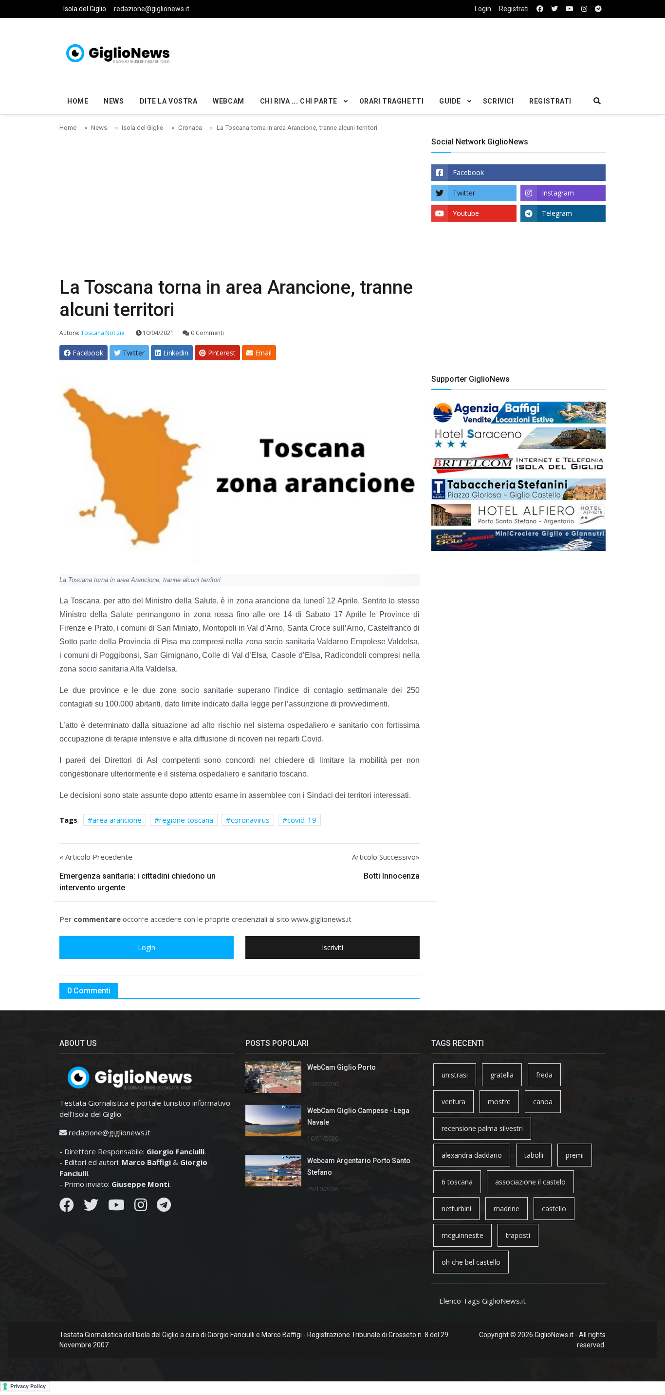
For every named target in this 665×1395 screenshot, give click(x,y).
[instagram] (584, 9)
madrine (506, 1208)
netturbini (456, 1208)
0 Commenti (206, 333)
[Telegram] (164, 1207)
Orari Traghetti (391, 101)
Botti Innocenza (392, 876)
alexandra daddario (472, 1155)
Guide (450, 101)
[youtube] (569, 9)
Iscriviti (332, 947)
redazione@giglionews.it (151, 9)
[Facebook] (66, 1207)
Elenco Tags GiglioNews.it (482, 1301)
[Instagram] (140, 1207)
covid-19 (301, 820)
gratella (502, 1074)
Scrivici (498, 101)
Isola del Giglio (84, 9)
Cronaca (190, 127)
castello (554, 1208)
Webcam (228, 101)
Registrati (514, 9)
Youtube (466, 213)
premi (575, 1155)
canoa (543, 1101)
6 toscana (457, 1181)
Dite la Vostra (169, 101)
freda (544, 1074)
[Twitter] (91, 1207)
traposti (518, 1235)
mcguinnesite (462, 1235)
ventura (453, 1101)
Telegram (557, 213)
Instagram (558, 192)
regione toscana (186, 820)
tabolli (533, 1155)
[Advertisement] (425, 51)
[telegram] (598, 9)
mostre (499, 1101)
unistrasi (455, 1074)
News (114, 101)
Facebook (468, 172)
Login (483, 9)
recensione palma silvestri (482, 1128)
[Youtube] (116, 1207)
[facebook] (540, 9)
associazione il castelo (530, 1181)
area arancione (117, 820)
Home (77, 101)
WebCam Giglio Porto (341, 1067)
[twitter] (554, 9)
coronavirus (250, 820)
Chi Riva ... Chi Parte (298, 101)
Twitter (464, 192)
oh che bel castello (471, 1262)
